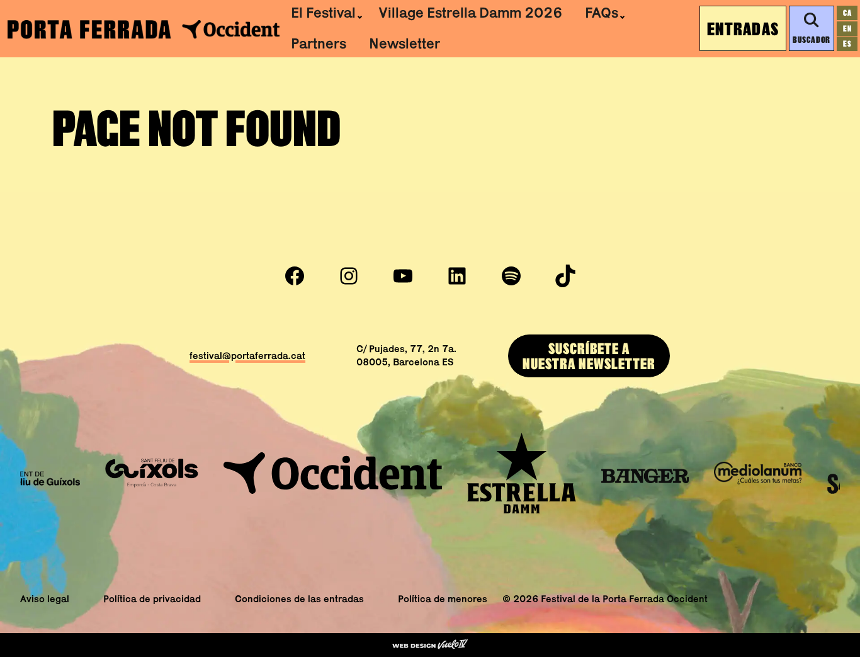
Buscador (811, 39)
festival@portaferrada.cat (247, 355)
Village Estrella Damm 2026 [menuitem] (470, 12)
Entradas (743, 28)
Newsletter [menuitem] (404, 43)
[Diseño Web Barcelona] (430, 645)
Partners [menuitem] (318, 43)
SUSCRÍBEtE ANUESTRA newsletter (589, 356)
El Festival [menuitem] (323, 12)
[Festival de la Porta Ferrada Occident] (144, 28)
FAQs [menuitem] (601, 12)
